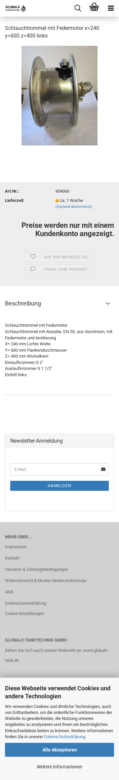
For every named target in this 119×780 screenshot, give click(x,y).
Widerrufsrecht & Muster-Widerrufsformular (46, 580)
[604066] (59, 95)
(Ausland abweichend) (74, 207)
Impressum (15, 546)
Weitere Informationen (59, 766)
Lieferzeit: (14, 200)
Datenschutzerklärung (64, 736)
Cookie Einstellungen (24, 613)
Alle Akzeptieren (59, 749)
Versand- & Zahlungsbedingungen (36, 569)
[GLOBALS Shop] (13, 8)
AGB (9, 591)
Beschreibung (23, 303)
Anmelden (59, 485)
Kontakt (12, 558)
